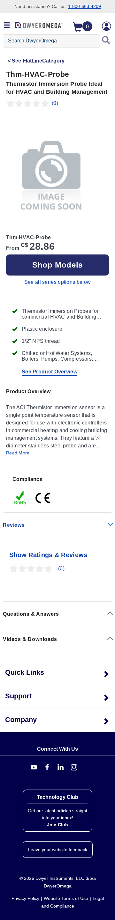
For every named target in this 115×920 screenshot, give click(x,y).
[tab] (57, 490)
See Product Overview (49, 371)
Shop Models (57, 265)
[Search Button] (106, 41)
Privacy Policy (25, 898)
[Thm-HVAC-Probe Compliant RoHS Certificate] (20, 497)
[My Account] (106, 26)
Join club (57, 824)
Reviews (14, 525)
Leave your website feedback (57, 849)
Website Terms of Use (66, 898)
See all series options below (57, 282)
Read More (18, 452)
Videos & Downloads (30, 639)
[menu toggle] (7, 25)
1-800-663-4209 (84, 6)
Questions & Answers (31, 614)
